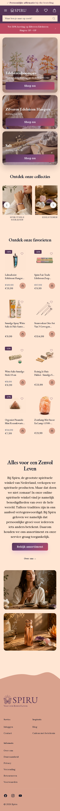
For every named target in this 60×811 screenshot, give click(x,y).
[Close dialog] (56, 389)
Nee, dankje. (39, 416)
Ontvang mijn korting (39, 412)
